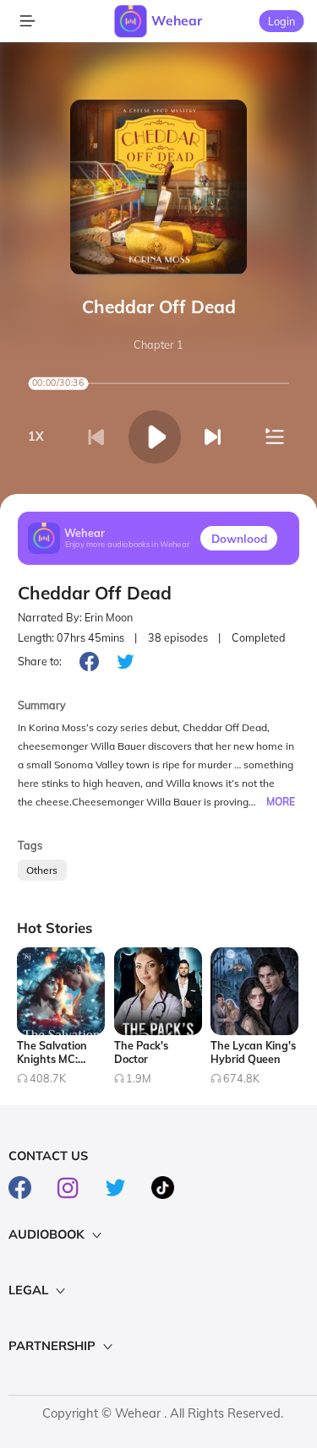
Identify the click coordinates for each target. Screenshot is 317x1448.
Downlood (239, 538)
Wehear (176, 20)
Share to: (40, 661)
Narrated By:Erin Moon (75, 617)
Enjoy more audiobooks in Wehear (127, 545)
